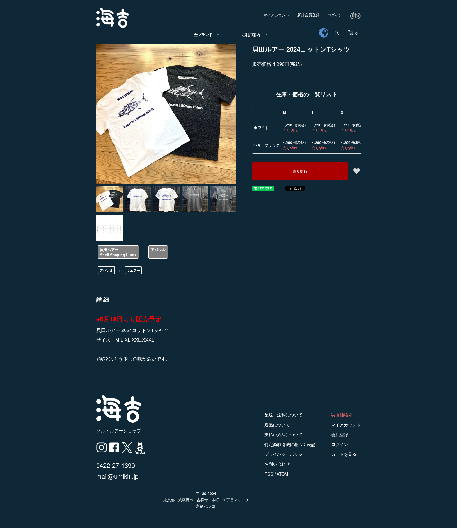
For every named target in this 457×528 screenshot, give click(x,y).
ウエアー (133, 270)
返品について (277, 425)
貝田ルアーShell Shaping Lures (118, 252)
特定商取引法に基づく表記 (289, 444)
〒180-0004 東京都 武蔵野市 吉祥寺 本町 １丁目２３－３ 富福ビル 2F (206, 500)
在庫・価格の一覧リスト (307, 94)
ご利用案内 (251, 34)
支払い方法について (283, 434)
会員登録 (339, 434)
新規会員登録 (308, 14)
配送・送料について (283, 415)
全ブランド (203, 34)
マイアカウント (276, 14)
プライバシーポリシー (285, 454)
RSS (268, 474)
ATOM (282, 474)
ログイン (334, 14)
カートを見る (344, 454)
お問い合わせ (277, 464)
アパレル (158, 249)
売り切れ (300, 171)
